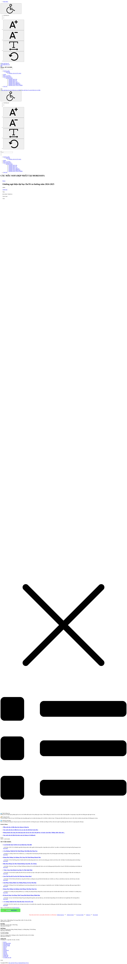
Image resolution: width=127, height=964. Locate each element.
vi (1, 88)
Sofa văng (5, 954)
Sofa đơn (5, 952)
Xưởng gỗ (88, 914)
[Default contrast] (3, 104)
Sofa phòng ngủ (6, 944)
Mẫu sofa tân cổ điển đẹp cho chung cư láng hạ (16, 827)
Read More (5, 848)
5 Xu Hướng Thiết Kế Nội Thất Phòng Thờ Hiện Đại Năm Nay (20, 851)
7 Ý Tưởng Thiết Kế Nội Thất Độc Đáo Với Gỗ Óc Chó (18, 901)
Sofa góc (5, 946)
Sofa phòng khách (7, 943)
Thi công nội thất (79, 914)
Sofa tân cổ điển (6, 945)
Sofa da (4, 942)
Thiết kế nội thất (70, 914)
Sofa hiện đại (6, 950)
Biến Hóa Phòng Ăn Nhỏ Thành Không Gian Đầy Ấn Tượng (20, 863)
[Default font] (13, 56)
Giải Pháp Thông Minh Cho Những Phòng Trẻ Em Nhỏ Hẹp (19, 882)
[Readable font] (13, 46)
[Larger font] (13, 25)
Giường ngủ (5, 955)
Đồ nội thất (95, 914)
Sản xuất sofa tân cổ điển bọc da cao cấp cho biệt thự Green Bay (20, 829)
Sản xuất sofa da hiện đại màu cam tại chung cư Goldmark (19, 835)
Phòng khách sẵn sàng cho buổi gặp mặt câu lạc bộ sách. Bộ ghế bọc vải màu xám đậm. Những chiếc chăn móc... (34, 832)
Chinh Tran (5, 189)
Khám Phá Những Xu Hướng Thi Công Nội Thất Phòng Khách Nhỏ (22, 857)
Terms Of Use (26, 962)
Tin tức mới (5, 956)
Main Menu (5, 1)
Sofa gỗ (4, 949)
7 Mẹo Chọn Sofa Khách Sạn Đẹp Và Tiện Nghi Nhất (17, 870)
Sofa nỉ (4, 948)
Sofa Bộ (5, 951)
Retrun (4, 180)
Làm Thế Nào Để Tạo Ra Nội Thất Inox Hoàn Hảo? (17, 876)
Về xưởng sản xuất (7, 957)
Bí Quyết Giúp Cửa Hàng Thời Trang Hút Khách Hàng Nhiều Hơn (21, 895)
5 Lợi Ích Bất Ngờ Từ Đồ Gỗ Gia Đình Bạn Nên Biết (17, 844)
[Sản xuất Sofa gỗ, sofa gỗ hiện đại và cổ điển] (6, 65)
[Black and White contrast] (3, 105)
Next (16, 907)
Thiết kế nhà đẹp (60, 914)
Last (18, 907)
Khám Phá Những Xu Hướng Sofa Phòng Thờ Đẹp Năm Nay (20, 889)
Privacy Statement (19, 962)
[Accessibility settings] (11, 8)
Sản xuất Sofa (12, 962)
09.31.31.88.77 (14, 910)
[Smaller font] (13, 35)
